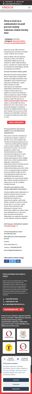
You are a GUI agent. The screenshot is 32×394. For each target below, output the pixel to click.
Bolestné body (12, 320)
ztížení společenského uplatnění (15, 101)
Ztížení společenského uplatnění (11, 321)
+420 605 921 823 (11, 299)
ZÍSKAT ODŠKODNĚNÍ (16, 122)
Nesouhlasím (16, 389)
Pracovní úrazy (9, 43)
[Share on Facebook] (6, 261)
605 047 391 (20, 2)
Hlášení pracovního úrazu (10, 326)
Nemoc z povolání (7, 318)
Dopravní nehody (19, 41)
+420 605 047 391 (11, 302)
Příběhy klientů (20, 43)
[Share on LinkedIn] (18, 261)
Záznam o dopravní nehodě (20, 316)
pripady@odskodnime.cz (14, 4)
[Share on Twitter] (12, 261)
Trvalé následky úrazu (21, 324)
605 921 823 (9, 2)
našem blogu (11, 226)
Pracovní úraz (6, 316)
